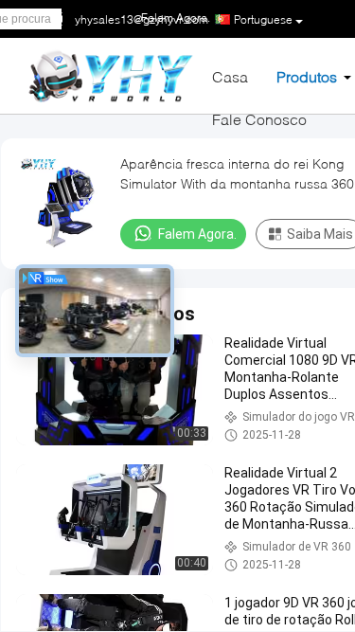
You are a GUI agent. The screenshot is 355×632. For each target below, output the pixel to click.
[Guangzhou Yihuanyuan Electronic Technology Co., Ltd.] (110, 74)
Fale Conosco (259, 119)
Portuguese (263, 19)
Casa (230, 76)
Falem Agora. (197, 234)
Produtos (306, 76)
